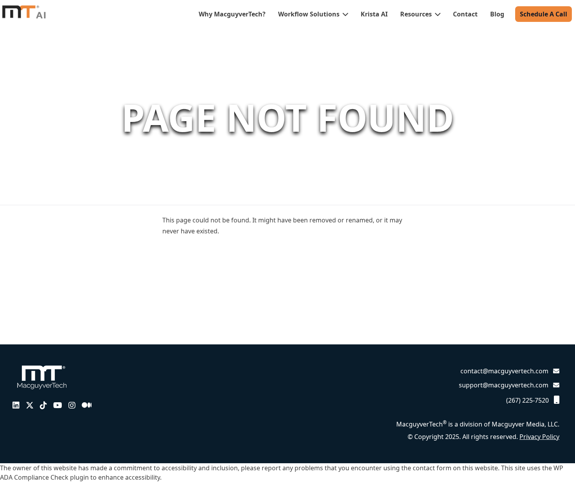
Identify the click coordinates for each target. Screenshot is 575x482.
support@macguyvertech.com (503, 385)
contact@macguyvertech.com (504, 371)
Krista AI (374, 14)
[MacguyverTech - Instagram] (71, 405)
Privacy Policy (539, 436)
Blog (497, 14)
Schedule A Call (543, 14)
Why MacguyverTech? (232, 14)
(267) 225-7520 (528, 400)
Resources (416, 14)
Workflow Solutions (309, 14)
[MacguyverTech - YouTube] (57, 405)
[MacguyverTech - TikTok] (43, 405)
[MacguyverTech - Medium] (87, 405)
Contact (465, 14)
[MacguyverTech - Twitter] (30, 405)
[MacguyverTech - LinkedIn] (16, 405)
